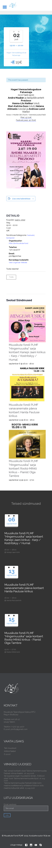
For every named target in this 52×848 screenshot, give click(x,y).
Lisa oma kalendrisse (21, 198)
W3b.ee (46, 836)
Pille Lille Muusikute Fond (18, 243)
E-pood (7, 754)
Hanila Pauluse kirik (14, 600)
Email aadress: (10, 804)
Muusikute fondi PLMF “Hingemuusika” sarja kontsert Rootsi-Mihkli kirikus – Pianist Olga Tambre (23, 468)
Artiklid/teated (10, 751)
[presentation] (27, 323)
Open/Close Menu (4, 7)
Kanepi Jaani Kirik (13, 552)
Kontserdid (10, 238)
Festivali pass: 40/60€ (26, 120)
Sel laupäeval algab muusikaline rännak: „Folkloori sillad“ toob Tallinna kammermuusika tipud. (24, 777)
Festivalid (30, 235)
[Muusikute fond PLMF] (13, 5)
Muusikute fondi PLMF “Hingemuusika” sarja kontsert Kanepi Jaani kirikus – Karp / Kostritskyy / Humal (27, 352)
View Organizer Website (18, 262)
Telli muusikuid (10, 748)
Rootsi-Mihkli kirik (13, 652)
